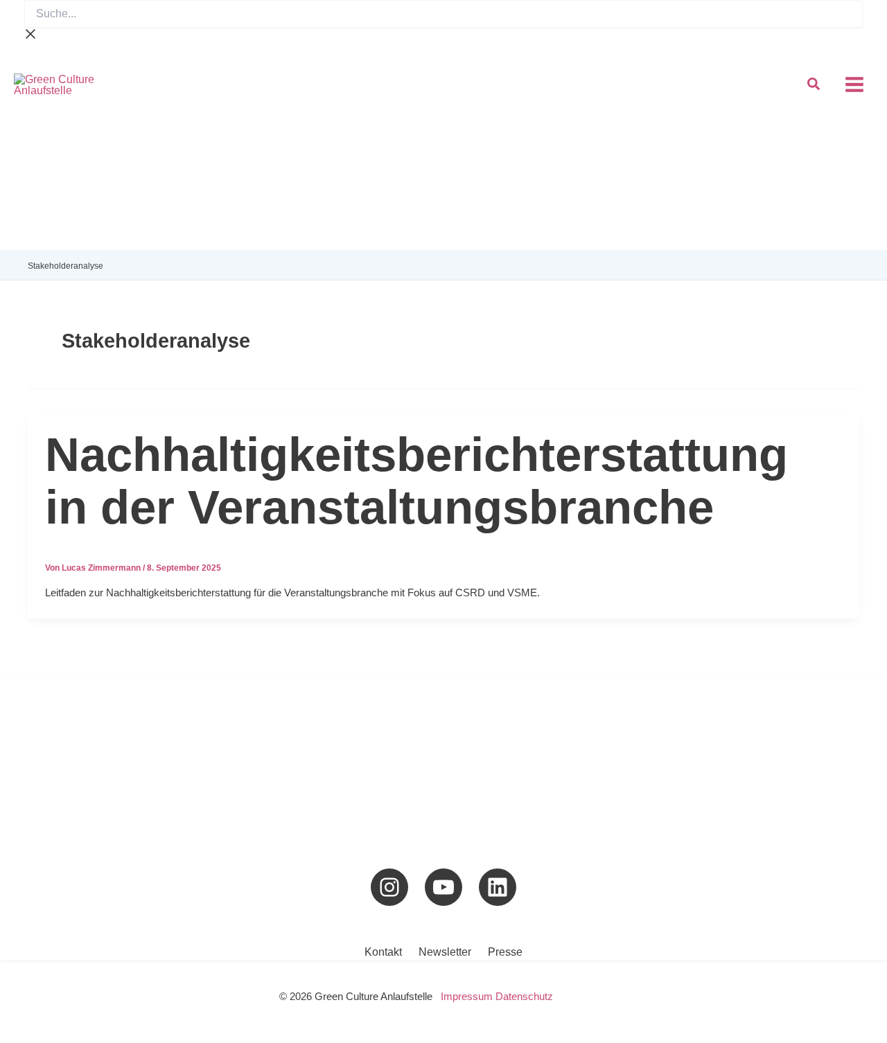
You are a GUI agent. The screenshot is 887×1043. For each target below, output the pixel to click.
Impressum (467, 996)
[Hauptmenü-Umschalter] (854, 85)
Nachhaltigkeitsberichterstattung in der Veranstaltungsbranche (416, 481)
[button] (814, 85)
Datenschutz (524, 996)
